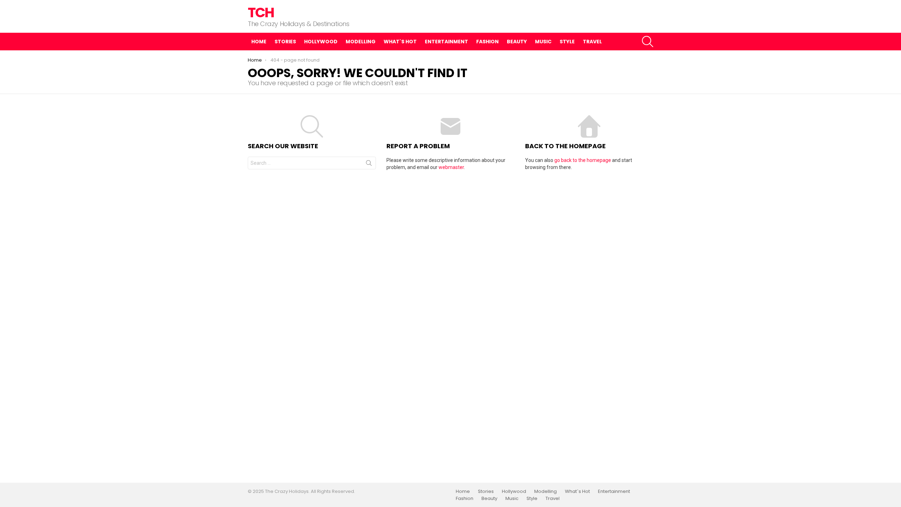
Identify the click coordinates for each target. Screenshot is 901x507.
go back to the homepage (582, 160)
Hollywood (321, 41)
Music (543, 41)
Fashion (487, 41)
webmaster (451, 167)
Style (567, 41)
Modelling (361, 41)
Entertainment (446, 41)
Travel (592, 41)
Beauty (517, 41)
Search (369, 164)
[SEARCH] (647, 41)
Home (258, 41)
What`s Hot (400, 41)
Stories (285, 41)
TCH (261, 12)
